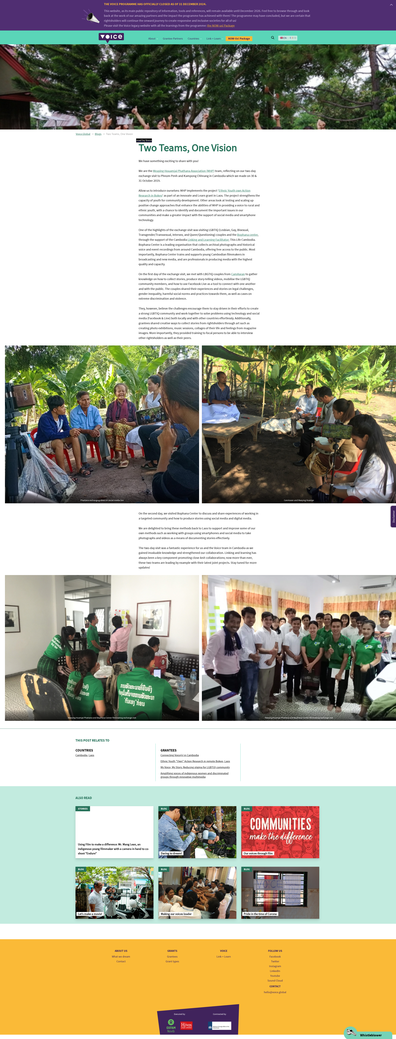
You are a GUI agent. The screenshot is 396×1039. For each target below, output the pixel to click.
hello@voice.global (275, 992)
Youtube (275, 976)
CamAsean (238, 274)
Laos (91, 755)
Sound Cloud (275, 980)
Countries (193, 38)
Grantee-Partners (173, 38)
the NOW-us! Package (221, 26)
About (151, 38)
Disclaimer (394, 516)
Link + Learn (214, 38)
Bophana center (247, 235)
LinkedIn (275, 971)
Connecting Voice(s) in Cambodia (180, 755)
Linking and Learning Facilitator (208, 240)
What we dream (121, 956)
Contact (121, 961)
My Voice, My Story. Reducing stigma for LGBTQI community (195, 767)
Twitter (275, 961)
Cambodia (81, 755)
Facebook (275, 956)
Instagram (275, 966)
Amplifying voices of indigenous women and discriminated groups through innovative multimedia (194, 775)
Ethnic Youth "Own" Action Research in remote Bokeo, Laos (195, 761)
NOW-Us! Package (239, 38)
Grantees (172, 956)
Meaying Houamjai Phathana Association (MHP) (183, 171)
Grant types (172, 961)
